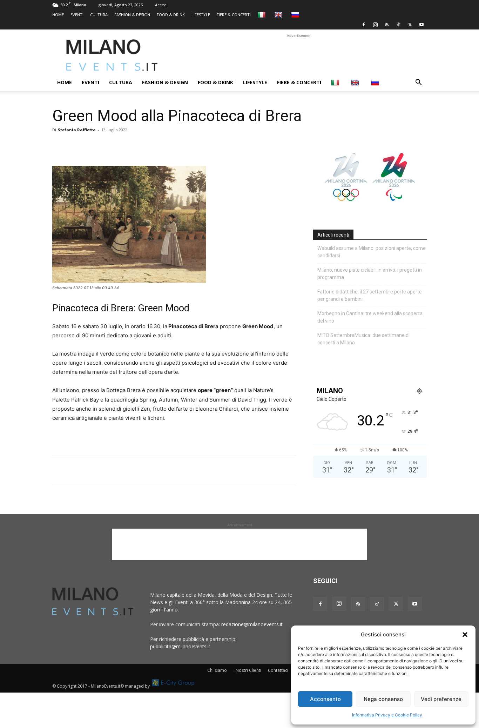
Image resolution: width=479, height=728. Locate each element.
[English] (279, 15)
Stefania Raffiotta (77, 129)
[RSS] (387, 24)
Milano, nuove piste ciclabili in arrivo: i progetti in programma (369, 273)
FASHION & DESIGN (132, 14)
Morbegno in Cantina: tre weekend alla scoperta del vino (370, 317)
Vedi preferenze (441, 699)
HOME (58, 14)
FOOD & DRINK (171, 14)
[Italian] (262, 15)
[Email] (124, 146)
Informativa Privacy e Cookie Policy (387, 714)
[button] (464, 634)
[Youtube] (421, 24)
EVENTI (76, 14)
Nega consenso (383, 699)
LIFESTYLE (200, 14)
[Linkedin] (108, 146)
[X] (410, 24)
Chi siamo (217, 670)
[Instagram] (375, 24)
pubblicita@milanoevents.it (180, 646)
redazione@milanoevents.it (252, 624)
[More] (140, 146)
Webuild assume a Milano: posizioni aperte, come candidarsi (371, 251)
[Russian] (296, 15)
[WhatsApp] (92, 146)
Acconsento (325, 699)
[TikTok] (398, 24)
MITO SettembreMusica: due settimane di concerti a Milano (363, 338)
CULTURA (99, 14)
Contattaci (278, 670)
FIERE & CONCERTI (234, 14)
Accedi (161, 4)
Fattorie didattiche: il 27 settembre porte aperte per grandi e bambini (369, 295)
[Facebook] (363, 24)
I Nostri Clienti (247, 670)
